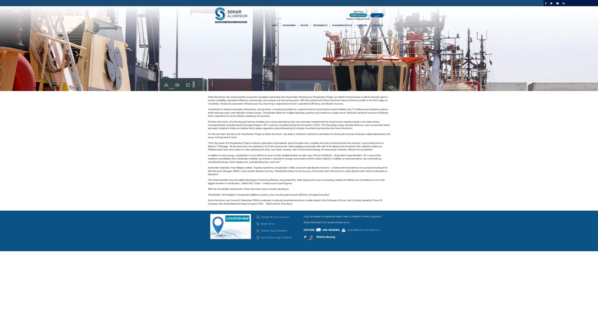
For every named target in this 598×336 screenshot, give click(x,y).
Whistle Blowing (325, 237)
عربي (377, 15)
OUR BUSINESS (289, 26)
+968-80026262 (331, 230)
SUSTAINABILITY (320, 26)
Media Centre (267, 224)
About (275, 26)
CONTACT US (377, 26)
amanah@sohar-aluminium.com (363, 230)
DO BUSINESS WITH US (342, 26)
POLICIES (304, 26)
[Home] (232, 15)
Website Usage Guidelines (274, 231)
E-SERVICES (362, 26)
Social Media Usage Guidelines (276, 238)
